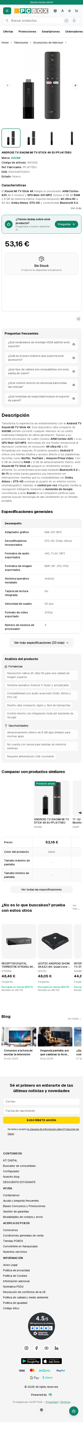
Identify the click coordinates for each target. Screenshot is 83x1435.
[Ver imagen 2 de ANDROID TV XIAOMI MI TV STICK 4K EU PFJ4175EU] (31, 137)
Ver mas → (76, 907)
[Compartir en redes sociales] (78, 319)
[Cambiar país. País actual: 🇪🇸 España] (41, 1410)
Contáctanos (11, 1195)
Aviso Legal (10, 1265)
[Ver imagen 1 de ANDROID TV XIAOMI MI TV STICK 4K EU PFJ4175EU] (11, 137)
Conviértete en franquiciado (20, 1246)
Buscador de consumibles (19, 1166)
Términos (65, 1402)
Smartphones (51, 31)
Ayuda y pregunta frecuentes (21, 1200)
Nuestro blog (11, 1176)
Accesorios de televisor (48, 42)
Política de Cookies (15, 1275)
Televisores (21, 42)
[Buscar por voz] (74, 20)
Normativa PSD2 (13, 1286)
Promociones (27, 31)
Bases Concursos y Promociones (24, 1206)
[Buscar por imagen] (66, 20)
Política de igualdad (15, 1303)
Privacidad (52, 1402)
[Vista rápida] (39, 811)
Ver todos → (74, 1018)
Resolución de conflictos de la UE (24, 1292)
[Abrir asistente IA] (73, 1411)
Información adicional (16, 1281)
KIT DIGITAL (10, 1160)
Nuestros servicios (15, 1251)
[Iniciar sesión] (62, 10)
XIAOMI (15, 158)
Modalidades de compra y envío (23, 1217)
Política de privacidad (16, 1270)
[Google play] (31, 1361)
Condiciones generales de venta (23, 1235)
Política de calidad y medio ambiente (25, 1297)
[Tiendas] (55, 10)
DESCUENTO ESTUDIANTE (19, 1182)
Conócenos (10, 1230)
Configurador (11, 1171)
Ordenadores (74, 31)
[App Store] (52, 1361)
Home (5, 42)
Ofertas (8, 31)
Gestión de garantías (16, 1211)
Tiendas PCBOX (13, 1241)
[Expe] (50, 1394)
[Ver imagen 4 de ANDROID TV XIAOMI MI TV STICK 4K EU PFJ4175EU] (72, 137)
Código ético (11, 1308)
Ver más (76, 208)
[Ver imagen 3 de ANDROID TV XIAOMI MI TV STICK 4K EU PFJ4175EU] (51, 137)
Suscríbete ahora (41, 1120)
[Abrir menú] (7, 10)
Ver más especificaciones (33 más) (39, 643)
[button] (41, 85)
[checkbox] (4, 1128)
